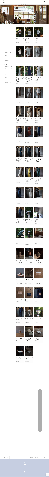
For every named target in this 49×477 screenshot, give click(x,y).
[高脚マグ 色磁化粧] (20, 331)
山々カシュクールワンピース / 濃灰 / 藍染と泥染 (28, 159)
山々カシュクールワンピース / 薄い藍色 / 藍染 (19, 200)
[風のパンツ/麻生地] (20, 92)
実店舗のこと (32, 457)
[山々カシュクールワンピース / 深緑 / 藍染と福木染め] (20, 151)
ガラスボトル (27, 279)
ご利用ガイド (37, 457)
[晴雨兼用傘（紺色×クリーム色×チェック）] (29, 233)
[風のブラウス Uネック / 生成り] (38, 111)
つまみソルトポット (38, 260)
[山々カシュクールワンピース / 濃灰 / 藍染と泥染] (29, 151)
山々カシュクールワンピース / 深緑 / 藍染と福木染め (19, 159)
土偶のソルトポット (19, 260)
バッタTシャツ (37, 38)
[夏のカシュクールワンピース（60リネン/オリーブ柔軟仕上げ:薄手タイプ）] (20, 71)
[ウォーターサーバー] (29, 253)
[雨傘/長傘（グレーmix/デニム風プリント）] (29, 212)
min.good (36, 281)
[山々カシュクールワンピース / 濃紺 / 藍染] (38, 131)
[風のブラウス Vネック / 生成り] (29, 111)
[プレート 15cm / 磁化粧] (29, 351)
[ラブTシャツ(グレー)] (38, 51)
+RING (26, 222)
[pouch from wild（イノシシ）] (38, 292)
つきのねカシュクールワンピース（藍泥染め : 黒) (38, 200)
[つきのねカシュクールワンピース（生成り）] (29, 192)
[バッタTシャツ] (38, 32)
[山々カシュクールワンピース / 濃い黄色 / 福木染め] (29, 172)
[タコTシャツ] (20, 32)
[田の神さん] (20, 273)
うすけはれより (18, 81)
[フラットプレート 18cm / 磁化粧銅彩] (38, 331)
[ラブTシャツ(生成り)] (20, 51)
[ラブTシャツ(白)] (29, 51)
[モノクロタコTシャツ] (29, 32)
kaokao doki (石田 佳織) (19, 262)
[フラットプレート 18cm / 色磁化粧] (29, 331)
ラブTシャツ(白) (28, 58)
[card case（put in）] (38, 273)
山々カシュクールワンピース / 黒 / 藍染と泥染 (38, 159)
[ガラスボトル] (29, 273)
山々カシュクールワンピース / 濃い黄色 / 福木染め (28, 179)
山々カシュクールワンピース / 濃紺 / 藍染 (38, 139)
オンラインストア (43, 457)
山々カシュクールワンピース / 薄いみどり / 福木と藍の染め (38, 179)
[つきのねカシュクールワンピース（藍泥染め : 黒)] (38, 192)
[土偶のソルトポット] (20, 253)
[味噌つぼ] (38, 233)
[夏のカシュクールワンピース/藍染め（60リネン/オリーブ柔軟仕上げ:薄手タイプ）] (29, 71)
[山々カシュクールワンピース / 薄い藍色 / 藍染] (20, 192)
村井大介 (17, 340)
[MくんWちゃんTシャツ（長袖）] (29, 312)
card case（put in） (38, 279)
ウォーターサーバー (28, 260)
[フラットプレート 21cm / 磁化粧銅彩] (20, 351)
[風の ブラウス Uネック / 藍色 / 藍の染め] (20, 131)
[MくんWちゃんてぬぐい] (38, 312)
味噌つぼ (36, 239)
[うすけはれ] (4, 1)
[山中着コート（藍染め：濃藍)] (20, 312)
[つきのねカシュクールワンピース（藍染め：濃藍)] (20, 212)
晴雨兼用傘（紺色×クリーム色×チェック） (28, 240)
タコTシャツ (18, 38)
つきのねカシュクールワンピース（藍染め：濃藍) (19, 220)
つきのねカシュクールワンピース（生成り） (28, 200)
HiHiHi (17, 60)
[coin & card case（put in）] (20, 292)
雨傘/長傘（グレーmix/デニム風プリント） (28, 220)
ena (16, 281)
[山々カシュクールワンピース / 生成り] (20, 172)
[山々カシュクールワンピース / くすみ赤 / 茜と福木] (29, 131)
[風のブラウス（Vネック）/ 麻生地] (38, 92)
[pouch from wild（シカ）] (29, 292)
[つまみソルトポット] (38, 253)
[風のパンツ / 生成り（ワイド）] (20, 111)
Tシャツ (17, 40)
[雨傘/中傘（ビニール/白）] (20, 233)
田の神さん (18, 279)
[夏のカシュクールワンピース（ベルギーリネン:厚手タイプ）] (38, 71)
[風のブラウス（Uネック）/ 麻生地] (29, 92)
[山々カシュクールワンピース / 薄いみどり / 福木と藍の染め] (38, 172)
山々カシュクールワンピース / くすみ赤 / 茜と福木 (28, 139)
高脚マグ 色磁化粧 (19, 338)
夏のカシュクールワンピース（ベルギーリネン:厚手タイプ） (38, 78)
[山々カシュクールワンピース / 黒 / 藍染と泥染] (38, 151)
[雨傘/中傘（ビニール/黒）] (38, 212)
